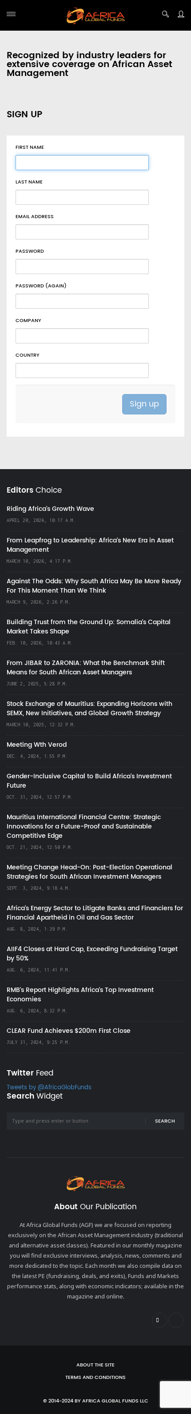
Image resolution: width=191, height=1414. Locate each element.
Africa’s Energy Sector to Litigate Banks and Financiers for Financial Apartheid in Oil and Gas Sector (95, 913)
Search (165, 1121)
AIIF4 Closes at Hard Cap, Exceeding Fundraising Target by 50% (92, 954)
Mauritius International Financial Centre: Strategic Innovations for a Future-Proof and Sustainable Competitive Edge (84, 826)
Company (28, 321)
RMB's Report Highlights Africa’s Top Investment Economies (80, 994)
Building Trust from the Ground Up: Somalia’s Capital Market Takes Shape (89, 627)
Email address (35, 217)
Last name (29, 182)
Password (30, 251)
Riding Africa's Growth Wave (50, 509)
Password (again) (41, 286)
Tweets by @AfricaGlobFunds (49, 1087)
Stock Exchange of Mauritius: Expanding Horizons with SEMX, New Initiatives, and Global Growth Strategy (89, 708)
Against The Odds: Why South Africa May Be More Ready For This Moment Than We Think (94, 586)
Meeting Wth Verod (37, 745)
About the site (95, 1365)
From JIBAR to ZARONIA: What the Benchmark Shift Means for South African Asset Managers (86, 667)
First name (30, 147)
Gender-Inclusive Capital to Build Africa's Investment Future (89, 781)
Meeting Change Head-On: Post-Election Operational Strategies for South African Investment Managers (89, 872)
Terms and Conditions (95, 1378)
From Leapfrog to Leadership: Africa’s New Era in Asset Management (90, 545)
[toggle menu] (11, 14)
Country (28, 355)
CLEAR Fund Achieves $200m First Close (69, 1031)
